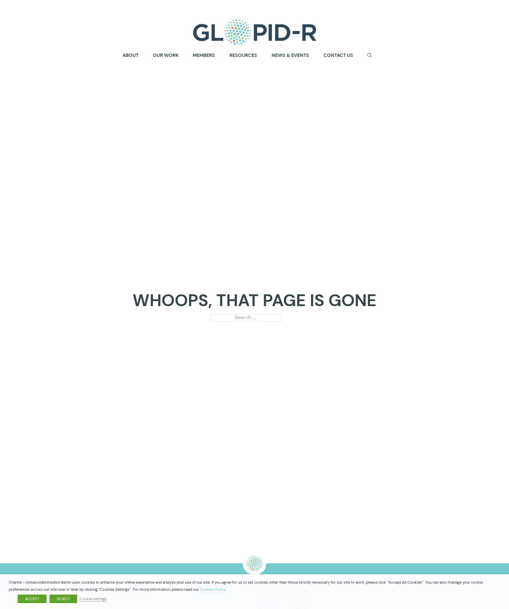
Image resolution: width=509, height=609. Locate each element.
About (130, 55)
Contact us (338, 55)
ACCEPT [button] (32, 598)
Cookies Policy (212, 589)
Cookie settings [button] (93, 598)
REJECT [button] (63, 598)
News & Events (290, 55)
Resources (243, 55)
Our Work (166, 55)
